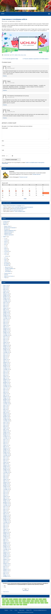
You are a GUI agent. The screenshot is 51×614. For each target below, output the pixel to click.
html (20, 600)
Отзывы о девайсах (9, 268)
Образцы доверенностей (9, 230)
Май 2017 (5, 443)
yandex (11, 604)
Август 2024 (5, 319)
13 (22, 191)
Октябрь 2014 (6, 488)
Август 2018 (5, 422)
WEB (5, 261)
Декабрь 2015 (6, 468)
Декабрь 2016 (6, 450)
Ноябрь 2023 (6, 332)
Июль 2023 (5, 338)
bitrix (5, 244)
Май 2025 (5, 306)
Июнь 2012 (5, 526)
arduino (5, 242)
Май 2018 (5, 426)
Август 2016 (5, 456)
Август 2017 (5, 439)
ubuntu (4, 600)
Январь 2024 (6, 329)
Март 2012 (5, 530)
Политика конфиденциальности (40, 610)
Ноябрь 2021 (6, 366)
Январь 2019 (6, 415)
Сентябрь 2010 (6, 549)
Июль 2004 (5, 572)
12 (15, 191)
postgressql (5, 221)
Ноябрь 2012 (6, 519)
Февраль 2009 (6, 559)
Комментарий (5, 128)
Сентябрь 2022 (6, 352)
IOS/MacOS (6, 251)
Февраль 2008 (6, 563)
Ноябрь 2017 (6, 435)
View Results (25, 590)
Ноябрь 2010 (6, 546)
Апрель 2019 (6, 410)
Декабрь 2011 (6, 535)
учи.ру (24, 54)
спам (19, 54)
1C (4, 238)
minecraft (32, 602)
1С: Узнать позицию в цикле (19, 211)
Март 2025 (5, 309)
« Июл (25, 198)
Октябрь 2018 (6, 419)
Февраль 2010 (6, 552)
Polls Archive (6, 591)
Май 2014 (5, 495)
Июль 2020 (5, 389)
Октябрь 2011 (6, 538)
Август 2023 (5, 336)
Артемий (5, 222)
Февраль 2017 (6, 448)
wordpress (36, 600)
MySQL (6, 256)
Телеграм (34, 174)
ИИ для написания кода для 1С (20, 208)
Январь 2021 (6, 380)
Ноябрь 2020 (6, 383)
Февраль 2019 (6, 413)
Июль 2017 (5, 440)
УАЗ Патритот (8, 271)
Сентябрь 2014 (6, 489)
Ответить (5, 75)
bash (7, 604)
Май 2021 (5, 375)
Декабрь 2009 (6, 555)
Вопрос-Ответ (7, 226)
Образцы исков (7, 233)
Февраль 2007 (6, 569)
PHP (5, 258)
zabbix (42, 602)
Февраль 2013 (6, 515)
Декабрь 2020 (6, 382)
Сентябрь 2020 (6, 386)
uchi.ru (13, 54)
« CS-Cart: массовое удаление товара (10, 58)
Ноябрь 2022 (6, 349)
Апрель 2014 (6, 496)
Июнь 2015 (5, 476)
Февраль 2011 (6, 542)
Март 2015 (5, 480)
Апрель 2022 (6, 359)
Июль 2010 (5, 550)
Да (4, 585)
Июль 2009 (5, 557)
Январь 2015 (6, 483)
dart (8, 600)
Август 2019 (5, 405)
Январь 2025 (6, 312)
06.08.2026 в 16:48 (11, 111)
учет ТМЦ (25, 604)
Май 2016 (5, 460)
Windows (6, 262)
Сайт (3, 150)
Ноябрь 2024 (6, 315)
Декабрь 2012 (6, 518)
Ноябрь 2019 (6, 400)
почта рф (12, 602)
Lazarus (5, 252)
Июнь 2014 (5, 493)
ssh (35, 602)
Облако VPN (28, 610)
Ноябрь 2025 (6, 298)
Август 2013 (5, 506)
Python (5, 259)
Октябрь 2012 (6, 520)
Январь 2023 (6, 346)
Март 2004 (5, 573)
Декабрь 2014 (6, 485)
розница (7, 602)
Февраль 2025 (6, 311)
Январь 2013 (6, 516)
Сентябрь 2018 (6, 420)
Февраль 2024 (6, 328)
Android (6, 240)
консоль (42, 600)
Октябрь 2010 (6, 547)
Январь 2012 (6, 533)
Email (3, 145)
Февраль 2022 (6, 362)
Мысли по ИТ (8, 267)
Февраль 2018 (6, 430)
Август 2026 (5, 285)
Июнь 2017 (5, 442)
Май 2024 (5, 323)
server (21, 602)
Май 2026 (5, 289)
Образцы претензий (8, 234)
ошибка (28, 600)
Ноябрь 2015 (6, 469)
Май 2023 (5, 341)
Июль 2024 (5, 321)
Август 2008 (6, 560)
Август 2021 (5, 371)
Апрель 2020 (6, 393)
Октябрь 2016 (6, 453)
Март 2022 (5, 361)
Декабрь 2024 (6, 313)
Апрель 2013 (6, 512)
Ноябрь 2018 (6, 418)
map (21, 604)
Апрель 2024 (6, 325)
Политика (7, 270)
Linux (5, 254)
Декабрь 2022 (6, 348)
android (24, 600)
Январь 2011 (5, 543)
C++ (5, 245)
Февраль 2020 (6, 396)
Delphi (5, 248)
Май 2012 (5, 527)
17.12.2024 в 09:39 (10, 82)
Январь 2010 (6, 553)
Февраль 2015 (6, 482)
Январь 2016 (6, 466)
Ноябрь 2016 (6, 452)
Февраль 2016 (6, 465)
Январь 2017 (6, 449)
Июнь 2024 (5, 322)
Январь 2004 (6, 575)
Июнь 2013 (5, 509)
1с (3, 598)
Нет (5, 587)
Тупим (5, 274)
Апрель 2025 (6, 308)
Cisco (5, 247)
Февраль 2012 (6, 532)
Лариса (4, 224)
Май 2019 (5, 409)
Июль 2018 (5, 423)
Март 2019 (5, 412)
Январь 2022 (6, 363)
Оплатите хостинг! (23, 177)
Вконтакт (39, 174)
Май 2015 (5, 478)
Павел (4, 236)
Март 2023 (5, 343)
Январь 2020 (6, 398)
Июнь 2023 (5, 339)
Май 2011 (5, 539)
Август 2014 (5, 490)
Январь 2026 (6, 295)
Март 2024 (5, 326)
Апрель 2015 (6, 479)
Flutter (5, 250)
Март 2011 (5, 540)
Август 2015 (5, 473)
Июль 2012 (5, 525)
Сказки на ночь (7, 273)
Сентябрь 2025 (6, 301)
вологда (12, 600)
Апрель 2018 (6, 428)
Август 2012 (5, 523)
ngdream (5, 207)
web (17, 604)
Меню (2, 13)
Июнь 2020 (5, 391)
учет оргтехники (26, 602)
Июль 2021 (5, 372)
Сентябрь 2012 (6, 522)
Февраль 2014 (6, 499)
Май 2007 (5, 567)
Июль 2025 (5, 303)
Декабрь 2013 (6, 502)
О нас (11, 610)
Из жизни (19, 21)
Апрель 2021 (6, 376)
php (7, 598)
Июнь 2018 (5, 425)
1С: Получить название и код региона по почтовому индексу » (36, 58)
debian (17, 602)
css (14, 604)
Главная (6, 610)
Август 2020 (5, 388)
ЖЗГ (25, 3)
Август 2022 (5, 353)
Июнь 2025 (5, 305)
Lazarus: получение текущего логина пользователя (22, 207)
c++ (38, 602)
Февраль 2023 (6, 345)
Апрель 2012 (6, 529)
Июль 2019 (5, 406)
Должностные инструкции (9, 227)
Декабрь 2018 (6, 416)
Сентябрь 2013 (6, 505)
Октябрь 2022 (6, 351)
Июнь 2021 (5, 373)
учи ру (21, 54)
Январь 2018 (6, 432)
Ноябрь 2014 (6, 486)
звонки (16, 54)
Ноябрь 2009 (6, 556)
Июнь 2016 (5, 459)
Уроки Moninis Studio (8, 276)
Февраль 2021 (6, 379)
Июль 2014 (5, 492)
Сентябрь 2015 (6, 472)
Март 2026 (5, 292)
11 (9, 191)
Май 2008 (5, 562)
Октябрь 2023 (6, 333)
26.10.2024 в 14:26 (10, 68)
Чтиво (5, 277)
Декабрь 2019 (6, 399)
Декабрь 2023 (6, 331)
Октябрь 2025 (6, 299)
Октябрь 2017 (6, 436)
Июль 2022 (5, 355)
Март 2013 (5, 513)
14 (29, 191)
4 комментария (6, 54)
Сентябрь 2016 (6, 455)
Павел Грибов (12, 21)
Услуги (15, 610)
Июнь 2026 (5, 288)
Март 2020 (5, 395)
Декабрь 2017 (6, 433)
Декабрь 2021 (6, 365)
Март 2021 (5, 378)
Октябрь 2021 (6, 368)
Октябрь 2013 (6, 503)
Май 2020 (5, 392)
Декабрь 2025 (6, 296)
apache (5, 241)
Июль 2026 (5, 286)
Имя (3, 140)
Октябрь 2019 (6, 402)
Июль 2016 (5, 458)
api (45, 600)
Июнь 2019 (5, 408)
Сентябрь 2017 (6, 438)
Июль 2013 (5, 508)
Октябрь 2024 (6, 316)
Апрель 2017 (6, 445)
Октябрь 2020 (6, 385)
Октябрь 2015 (6, 470)
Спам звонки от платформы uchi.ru (17, 205)
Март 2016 (5, 463)
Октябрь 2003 (6, 576)
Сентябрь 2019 (6, 403)
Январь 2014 (6, 500)
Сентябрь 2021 (6, 369)
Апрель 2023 (6, 342)
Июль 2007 (5, 566)
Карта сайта (21, 610)
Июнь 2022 (5, 356)
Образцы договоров (8, 232)
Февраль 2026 (6, 293)
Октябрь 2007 (6, 565)
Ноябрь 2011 (6, 536)
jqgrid (32, 600)
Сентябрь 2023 (6, 335)
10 (2, 191)
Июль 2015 (5, 475)
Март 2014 (5, 498)
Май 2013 (5, 510)
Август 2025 (5, 302)
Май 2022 (5, 358)
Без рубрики (6, 263)
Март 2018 (5, 429)
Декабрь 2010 (6, 545)
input (3, 604)
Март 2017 (5, 446)
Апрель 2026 (6, 291)
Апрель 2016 (6, 462)
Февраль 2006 (6, 570)
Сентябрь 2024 (6, 318)
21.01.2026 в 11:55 (10, 97)
